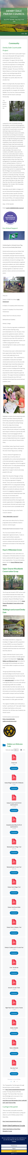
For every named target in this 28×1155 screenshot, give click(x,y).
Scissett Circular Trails (14, 987)
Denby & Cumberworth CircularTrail (14, 947)
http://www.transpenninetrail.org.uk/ (15, 1089)
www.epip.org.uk (9, 680)
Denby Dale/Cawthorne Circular (14, 1125)
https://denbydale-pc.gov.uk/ (10, 516)
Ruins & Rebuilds (14, 1048)
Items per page (9, 750)
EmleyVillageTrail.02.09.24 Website (14, 782)
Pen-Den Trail (14, 1068)
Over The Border (14, 967)
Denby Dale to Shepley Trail (14, 927)
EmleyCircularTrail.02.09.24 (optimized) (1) (14, 803)
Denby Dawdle (14, 1028)
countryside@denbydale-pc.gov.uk (15, 208)
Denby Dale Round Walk (14, 907)
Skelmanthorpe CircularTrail (14, 867)
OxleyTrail (14, 762)
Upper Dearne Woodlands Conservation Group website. (14, 603)
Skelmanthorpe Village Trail (14, 847)
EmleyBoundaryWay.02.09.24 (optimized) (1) (14, 825)
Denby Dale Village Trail (14, 887)
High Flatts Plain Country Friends (14, 1007)
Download (14, 768)
